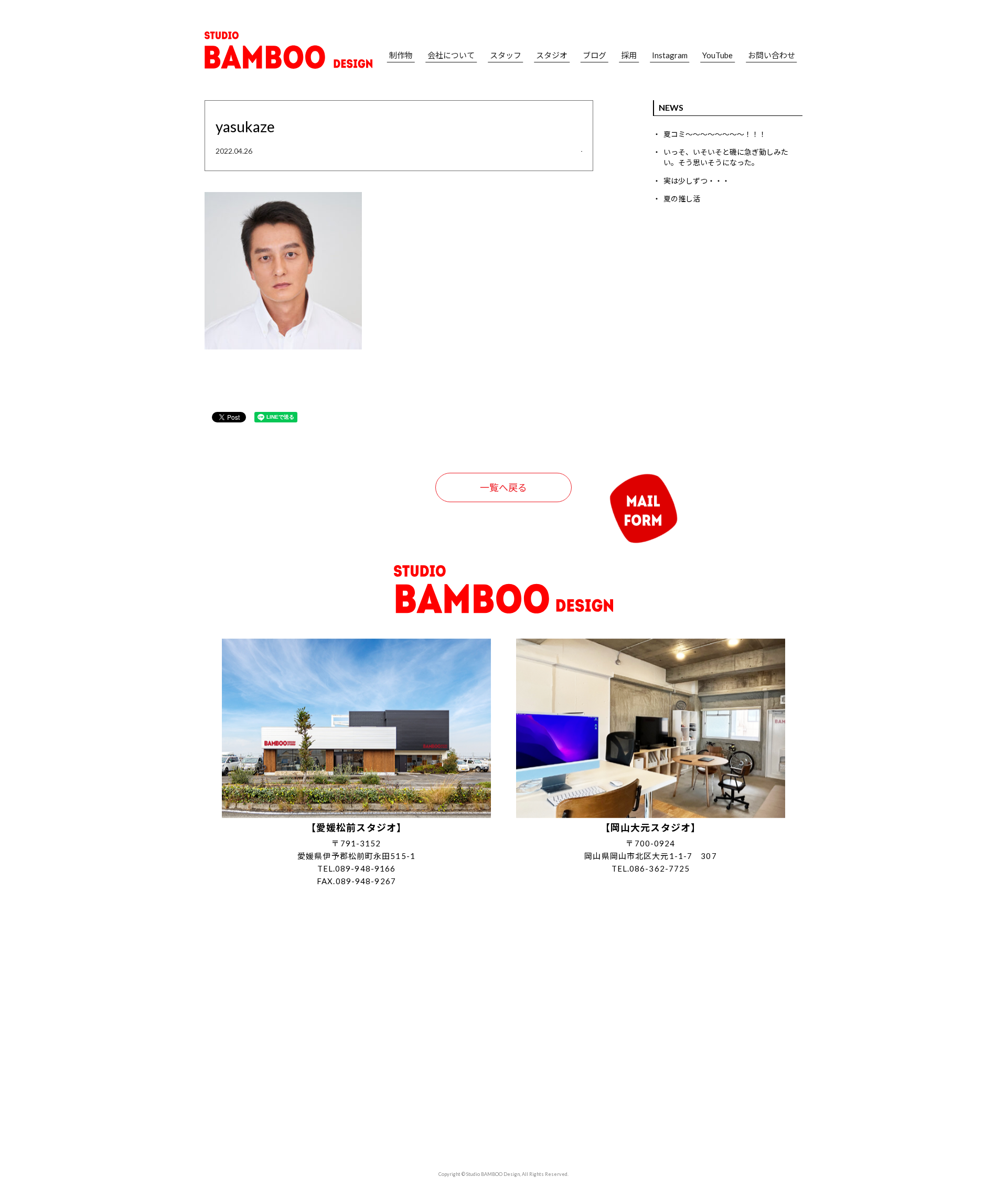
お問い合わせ (771, 55)
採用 (629, 55)
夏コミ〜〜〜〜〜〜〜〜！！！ (714, 134)
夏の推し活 (681, 198)
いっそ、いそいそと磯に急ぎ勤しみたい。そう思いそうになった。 (725, 157)
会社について (451, 55)
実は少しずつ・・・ (696, 180)
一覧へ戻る (503, 487)
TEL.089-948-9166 (356, 868)
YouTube (717, 55)
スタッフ (505, 55)
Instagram (670, 55)
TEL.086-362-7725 (651, 868)
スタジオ (551, 55)
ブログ (594, 55)
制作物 (401, 55)
